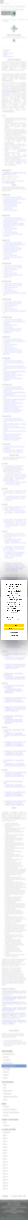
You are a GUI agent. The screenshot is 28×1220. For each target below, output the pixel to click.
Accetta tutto (14, 625)
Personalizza (14, 632)
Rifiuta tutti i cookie (14, 629)
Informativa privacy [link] (14, 635)
